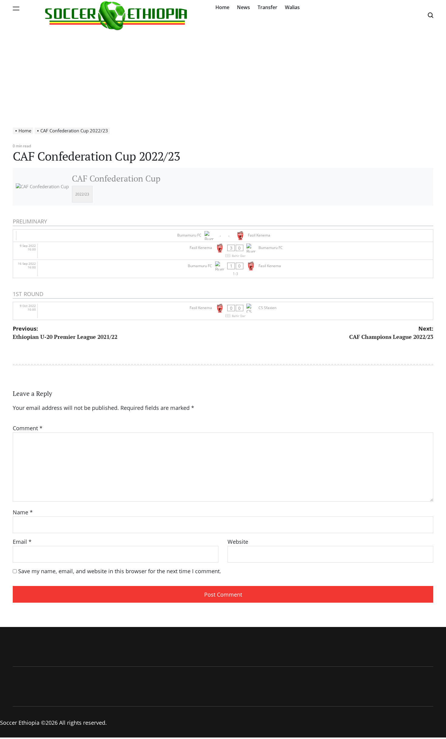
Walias (292, 7)
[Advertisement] (223, 75)
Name (23, 512)
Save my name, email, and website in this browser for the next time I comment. (119, 571)
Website (238, 541)
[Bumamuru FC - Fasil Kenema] (223, 236)
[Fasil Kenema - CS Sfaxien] (223, 311)
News (243, 7)
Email (22, 541)
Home (222, 7)
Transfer (267, 7)
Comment (27, 428)
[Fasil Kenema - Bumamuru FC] (223, 251)
